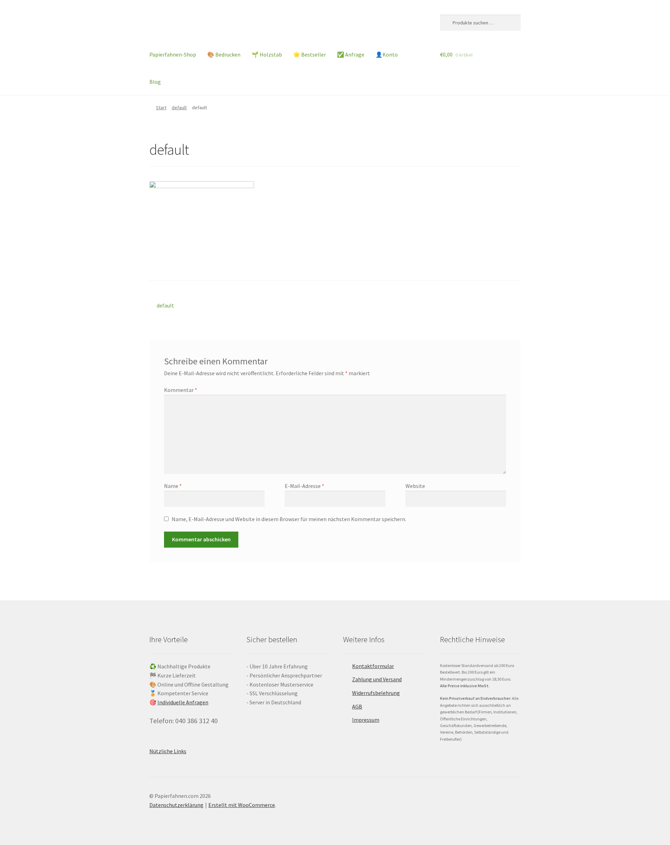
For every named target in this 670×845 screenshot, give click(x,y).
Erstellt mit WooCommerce (241, 804)
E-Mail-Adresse (304, 485)
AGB (357, 706)
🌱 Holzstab (267, 54)
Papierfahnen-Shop (172, 54)
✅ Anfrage (350, 54)
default (179, 107)
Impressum (365, 719)
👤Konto (386, 54)
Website (415, 485)
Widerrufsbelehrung (376, 692)
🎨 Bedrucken (223, 54)
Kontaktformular (373, 665)
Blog (155, 81)
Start (161, 107)
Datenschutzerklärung (176, 804)
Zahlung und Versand (377, 679)
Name (173, 485)
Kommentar (180, 389)
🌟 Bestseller (309, 54)
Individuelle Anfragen (182, 702)
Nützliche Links (167, 751)
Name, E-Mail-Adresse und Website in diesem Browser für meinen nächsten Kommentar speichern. (289, 519)
